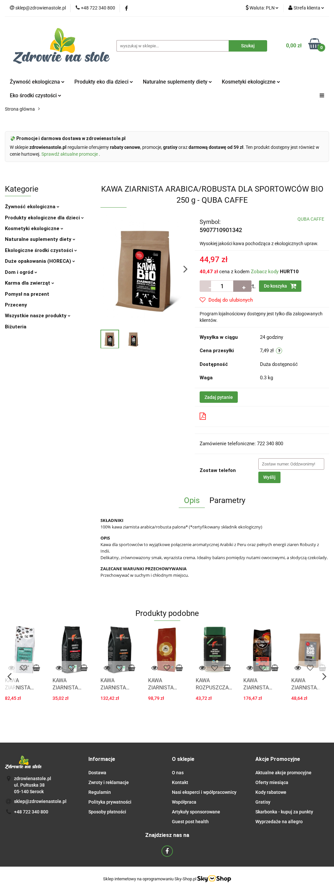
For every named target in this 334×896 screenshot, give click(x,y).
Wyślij (269, 477)
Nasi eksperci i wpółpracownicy (204, 792)
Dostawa (97, 772)
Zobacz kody (265, 272)
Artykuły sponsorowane (196, 811)
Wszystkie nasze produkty (36, 316)
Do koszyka (276, 286)
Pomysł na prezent (27, 294)
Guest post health (190, 821)
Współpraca (184, 802)
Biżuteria (15, 327)
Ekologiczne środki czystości (39, 250)
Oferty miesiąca (271, 782)
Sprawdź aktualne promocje (70, 154)
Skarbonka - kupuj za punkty (284, 811)
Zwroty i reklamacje (108, 782)
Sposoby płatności (107, 811)
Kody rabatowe (270, 792)
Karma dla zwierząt (28, 283)
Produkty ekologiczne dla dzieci (43, 218)
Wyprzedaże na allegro (279, 821)
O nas (178, 772)
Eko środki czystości (34, 95)
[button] (101, 759)
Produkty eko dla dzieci (102, 82)
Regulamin (99, 792)
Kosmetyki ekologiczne (249, 82)
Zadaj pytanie (219, 397)
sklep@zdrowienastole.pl (40, 801)
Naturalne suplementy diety (176, 82)
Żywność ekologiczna (31, 207)
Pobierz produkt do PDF (235, 416)
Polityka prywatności (109, 802)
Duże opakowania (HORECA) (38, 261)
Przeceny (16, 305)
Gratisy (262, 802)
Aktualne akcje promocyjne (283, 772)
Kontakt (180, 782)
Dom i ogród (20, 272)
